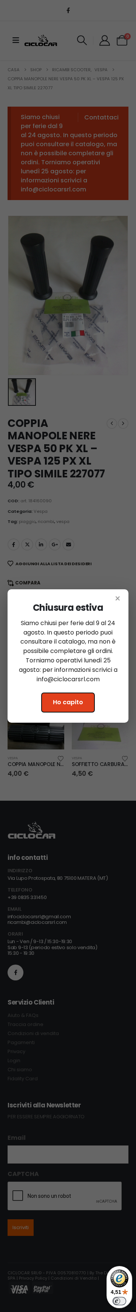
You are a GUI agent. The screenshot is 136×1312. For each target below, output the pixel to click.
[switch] (119, 1301)
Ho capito (68, 702)
